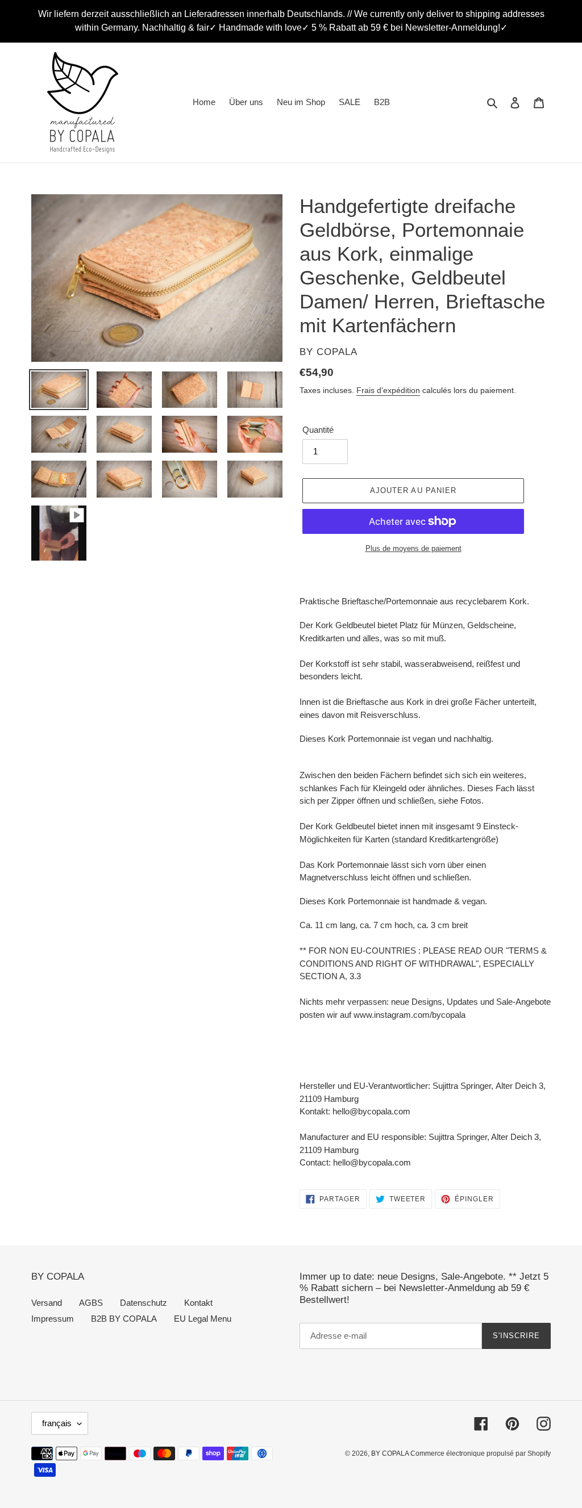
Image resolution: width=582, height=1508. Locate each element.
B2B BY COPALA (124, 1318)
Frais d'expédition (388, 390)
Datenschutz (143, 1303)
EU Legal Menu (202, 1318)
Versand (46, 1303)
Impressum (52, 1318)
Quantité (318, 430)
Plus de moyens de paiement (413, 548)
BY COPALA (390, 1453)
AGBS (91, 1303)
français (57, 1423)
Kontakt (198, 1303)
